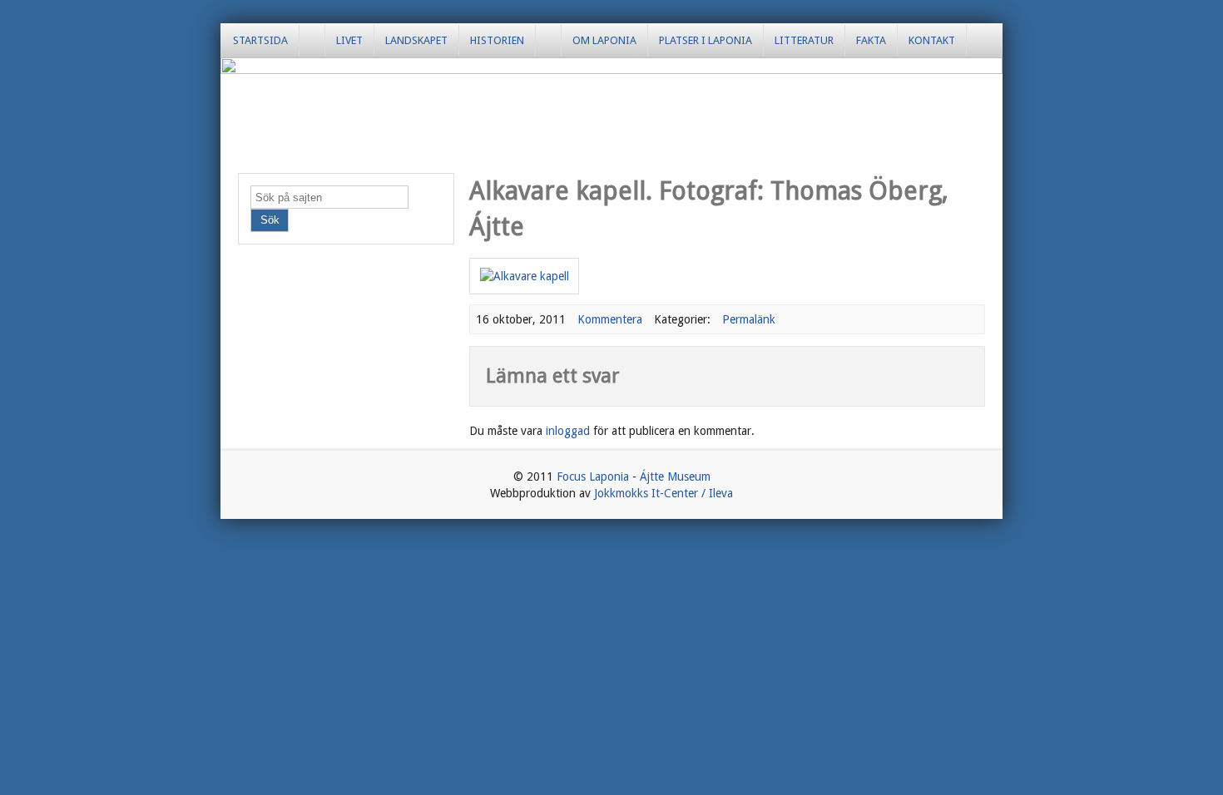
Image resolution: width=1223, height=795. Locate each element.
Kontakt (932, 40)
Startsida (260, 40)
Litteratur (804, 40)
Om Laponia (604, 40)
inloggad (568, 430)
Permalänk (748, 319)
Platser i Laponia (705, 40)
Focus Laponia (593, 476)
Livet (349, 40)
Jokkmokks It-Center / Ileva (663, 493)
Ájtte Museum (675, 476)
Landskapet (416, 40)
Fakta (871, 40)
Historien (497, 40)
